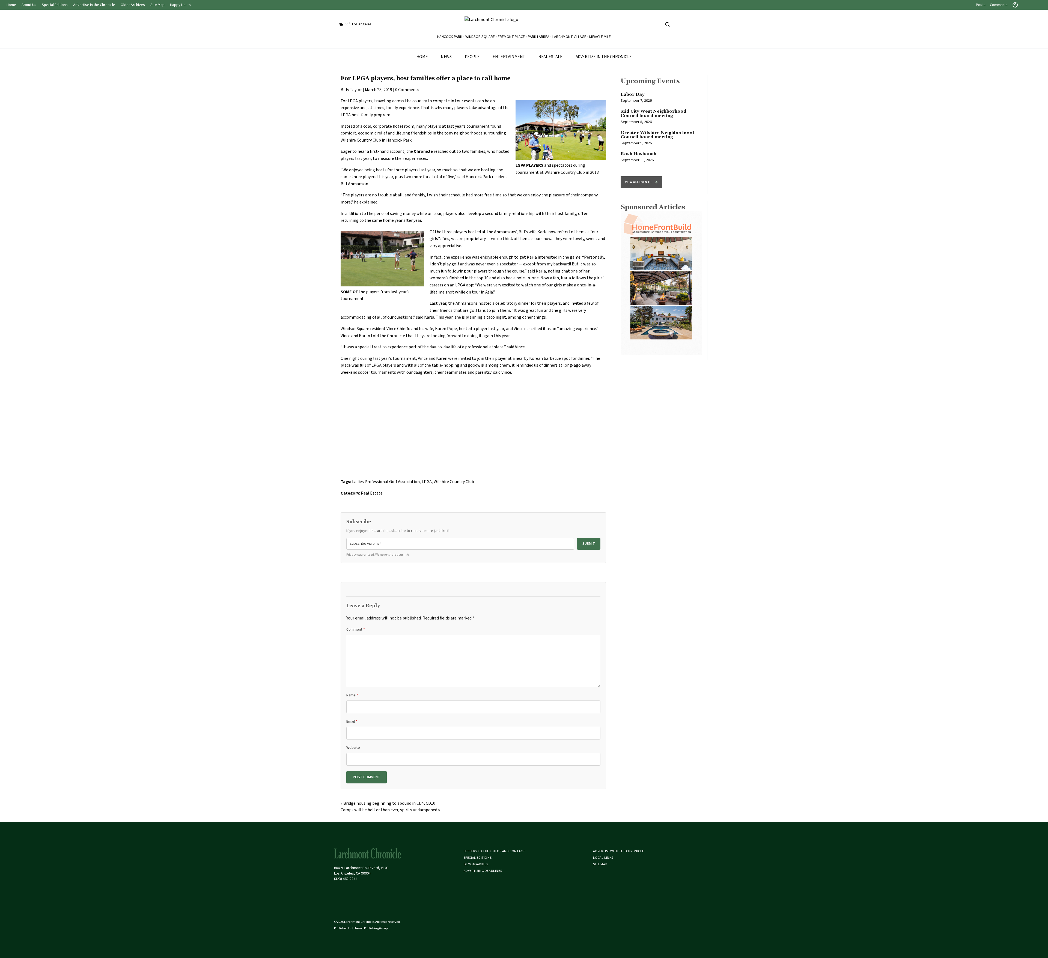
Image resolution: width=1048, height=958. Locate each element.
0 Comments (407, 90)
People (472, 57)
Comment (355, 629)
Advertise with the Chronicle (618, 851)
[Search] (667, 24)
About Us (29, 5)
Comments (999, 5)
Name (352, 695)
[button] (641, 182)
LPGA (353, 101)
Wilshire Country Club (454, 482)
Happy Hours (180, 5)
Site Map (157, 5)
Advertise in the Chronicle (94, 5)
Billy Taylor (351, 90)
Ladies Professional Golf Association (386, 482)
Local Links (603, 857)
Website (353, 747)
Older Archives (133, 5)
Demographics (476, 864)
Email (351, 721)
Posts (981, 5)
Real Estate (550, 57)
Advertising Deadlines (483, 871)
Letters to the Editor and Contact (494, 851)
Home (11, 5)
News (446, 57)
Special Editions (55, 5)
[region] (661, 134)
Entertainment (509, 57)
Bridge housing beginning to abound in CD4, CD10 (389, 803)
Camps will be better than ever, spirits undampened (389, 810)
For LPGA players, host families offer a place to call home (425, 78)
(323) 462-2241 (345, 879)
